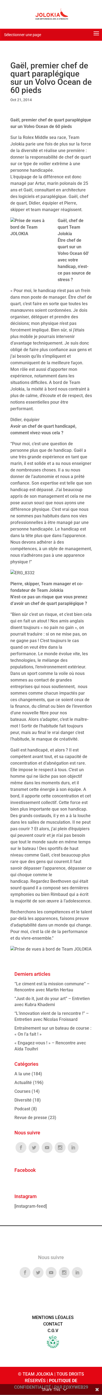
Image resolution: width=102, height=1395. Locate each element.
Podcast (22, 1108)
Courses (22, 1091)
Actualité (23, 1082)
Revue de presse (30, 1117)
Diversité (23, 1100)
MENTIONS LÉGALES (53, 1317)
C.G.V (53, 1330)
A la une (22, 1073)
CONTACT (53, 1324)
